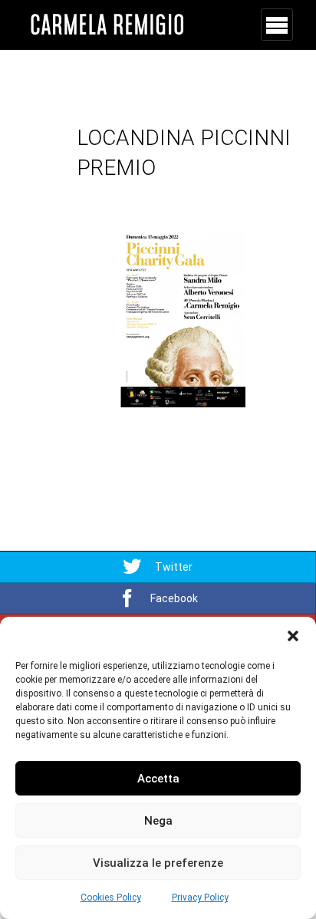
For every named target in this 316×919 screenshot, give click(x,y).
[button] (293, 636)
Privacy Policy (200, 897)
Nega (158, 821)
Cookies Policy (111, 897)
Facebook (174, 598)
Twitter (174, 567)
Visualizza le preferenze (158, 863)
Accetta (158, 779)
